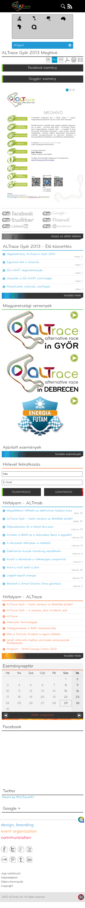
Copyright (7, 886)
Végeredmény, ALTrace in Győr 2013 (31, 254)
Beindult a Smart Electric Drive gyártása (34, 583)
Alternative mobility (25, 6)
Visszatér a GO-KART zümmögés (29, 278)
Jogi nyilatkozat (11, 873)
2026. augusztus (42, 715)
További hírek (72, 295)
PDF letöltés (67, 59)
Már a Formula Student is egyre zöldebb (34, 634)
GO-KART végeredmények (24, 270)
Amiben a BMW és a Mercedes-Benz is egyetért (39, 535)
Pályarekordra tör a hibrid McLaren (30, 527)
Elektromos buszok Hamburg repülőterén (34, 551)
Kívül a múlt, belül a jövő (23, 567)
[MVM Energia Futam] (42, 437)
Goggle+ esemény (42, 79)
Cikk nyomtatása (73, 59)
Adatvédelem (9, 877)
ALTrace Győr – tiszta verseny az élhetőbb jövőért (40, 518)
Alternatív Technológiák (22, 622)
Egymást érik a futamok (23, 262)
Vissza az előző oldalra (66, 236)
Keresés (63, 6)
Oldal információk (12, 881)
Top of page (81, 820)
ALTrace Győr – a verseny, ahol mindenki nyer (37, 610)
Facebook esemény (42, 68)
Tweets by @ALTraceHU (18, 797)
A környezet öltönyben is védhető (28, 543)
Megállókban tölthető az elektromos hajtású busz (39, 510)
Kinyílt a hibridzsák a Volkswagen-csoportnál (36, 559)
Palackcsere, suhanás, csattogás (28, 286)
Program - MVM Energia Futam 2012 (32, 649)
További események (68, 454)
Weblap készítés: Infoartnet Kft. (81, 897)
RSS (69, 6)
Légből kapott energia (21, 575)
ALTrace (12, 616)
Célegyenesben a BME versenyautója (31, 628)
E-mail (80, 59)
